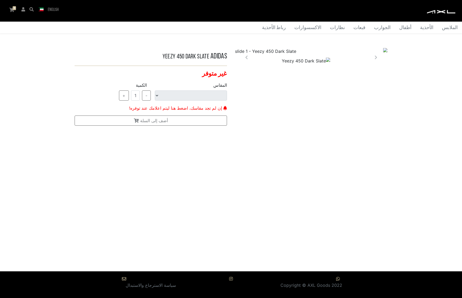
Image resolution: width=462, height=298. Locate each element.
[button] (41, 10)
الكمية (141, 85)
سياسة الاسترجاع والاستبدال (151, 285)
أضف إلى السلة (153, 120)
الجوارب (382, 28)
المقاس (220, 85)
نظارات (337, 28)
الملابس (450, 28)
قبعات (359, 28)
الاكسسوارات (307, 28)
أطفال (405, 28)
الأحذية (426, 28)
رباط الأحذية (274, 28)
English (53, 10)
